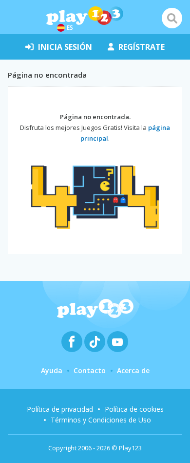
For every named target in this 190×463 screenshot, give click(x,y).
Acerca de (133, 370)
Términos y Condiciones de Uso (101, 419)
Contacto (90, 370)
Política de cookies (134, 409)
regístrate (141, 47)
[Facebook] (71, 341)
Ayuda (51, 370)
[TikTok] (94, 341)
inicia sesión (65, 47)
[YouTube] (117, 341)
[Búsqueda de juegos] (172, 18)
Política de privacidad (60, 409)
